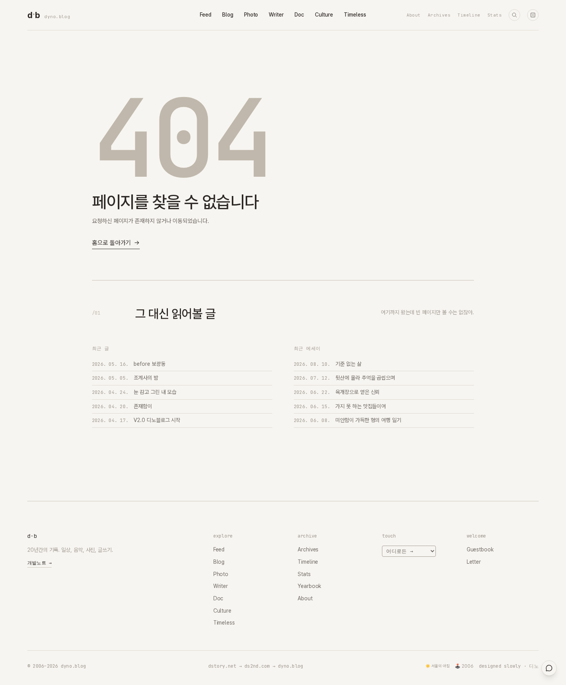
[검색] (514, 15)
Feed (205, 15)
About (414, 15)
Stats (494, 15)
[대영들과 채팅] (549, 668)
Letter (474, 562)
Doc (299, 15)
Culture (324, 15)
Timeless (355, 15)
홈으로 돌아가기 (116, 242)
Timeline (469, 15)
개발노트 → (39, 563)
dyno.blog (57, 16)
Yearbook (309, 586)
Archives (439, 15)
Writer (276, 15)
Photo (251, 15)
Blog (227, 15)
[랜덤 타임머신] (533, 15)
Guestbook (480, 549)
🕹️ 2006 (464, 666)
